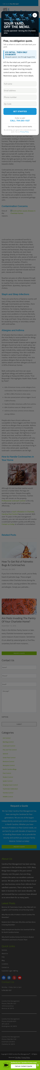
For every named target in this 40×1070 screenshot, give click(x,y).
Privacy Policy (24, 132)
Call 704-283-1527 (20, 120)
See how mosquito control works (20, 126)
